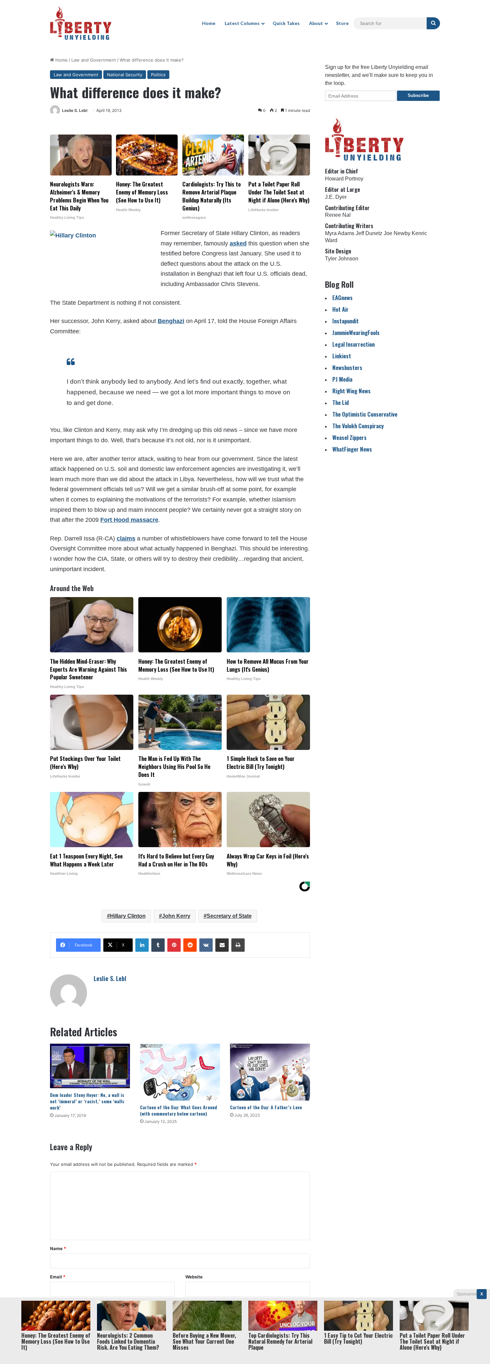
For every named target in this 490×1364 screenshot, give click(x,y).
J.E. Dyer (336, 197)
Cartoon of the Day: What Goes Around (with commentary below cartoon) (178, 1110)
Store (342, 23)
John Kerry (176, 916)
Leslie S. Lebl (74, 110)
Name (58, 1248)
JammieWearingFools (356, 332)
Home (208, 23)
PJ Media (342, 379)
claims (126, 538)
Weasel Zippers (349, 437)
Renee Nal (338, 215)
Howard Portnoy (344, 178)
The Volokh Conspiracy (358, 426)
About (316, 23)
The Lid (340, 402)
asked (238, 243)
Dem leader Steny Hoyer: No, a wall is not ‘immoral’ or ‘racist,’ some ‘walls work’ (87, 1101)
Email (57, 1276)
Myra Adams (339, 233)
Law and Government (93, 60)
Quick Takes (286, 23)
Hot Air (340, 309)
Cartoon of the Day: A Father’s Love (266, 1107)
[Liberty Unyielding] (81, 23)
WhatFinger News (352, 449)
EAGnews (342, 297)
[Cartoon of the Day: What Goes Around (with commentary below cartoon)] (180, 1072)
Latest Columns (242, 23)
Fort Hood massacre (129, 519)
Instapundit (345, 321)
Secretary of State (229, 916)
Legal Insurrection (353, 344)
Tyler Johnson (341, 258)
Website (194, 1276)
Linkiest (341, 356)
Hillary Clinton (128, 916)
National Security (124, 74)
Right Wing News (351, 391)
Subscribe (418, 95)
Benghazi (171, 321)
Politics (158, 74)
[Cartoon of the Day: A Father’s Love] (270, 1072)
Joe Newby (397, 233)
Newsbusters (347, 367)
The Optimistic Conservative (364, 414)
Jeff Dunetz (369, 233)
